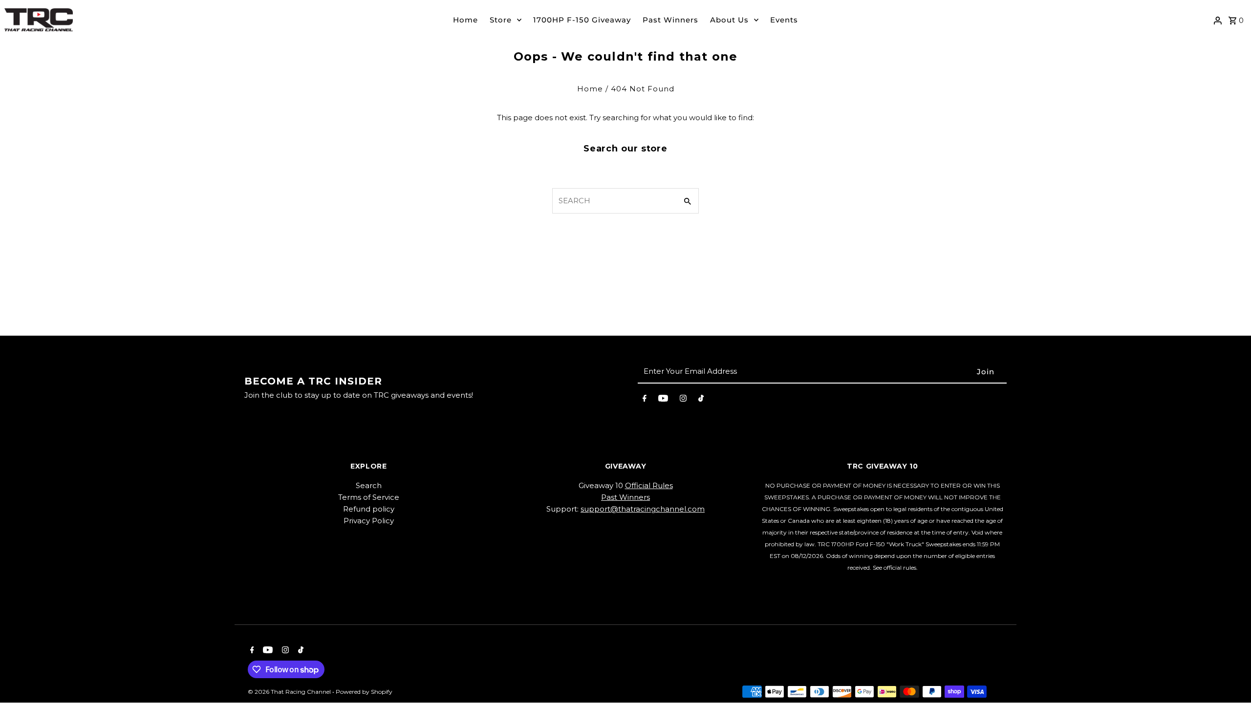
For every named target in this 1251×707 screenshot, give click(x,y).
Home (465, 19)
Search (369, 485)
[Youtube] (663, 400)
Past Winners (670, 19)
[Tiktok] (701, 400)
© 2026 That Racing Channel (290, 691)
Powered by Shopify (364, 691)
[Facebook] (645, 400)
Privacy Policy (369, 520)
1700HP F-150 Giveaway (582, 19)
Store (501, 19)
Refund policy (368, 509)
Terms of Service (368, 497)
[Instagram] (683, 400)
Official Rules (649, 485)
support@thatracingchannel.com (643, 509)
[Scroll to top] (1230, 681)
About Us (729, 19)
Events (784, 19)
